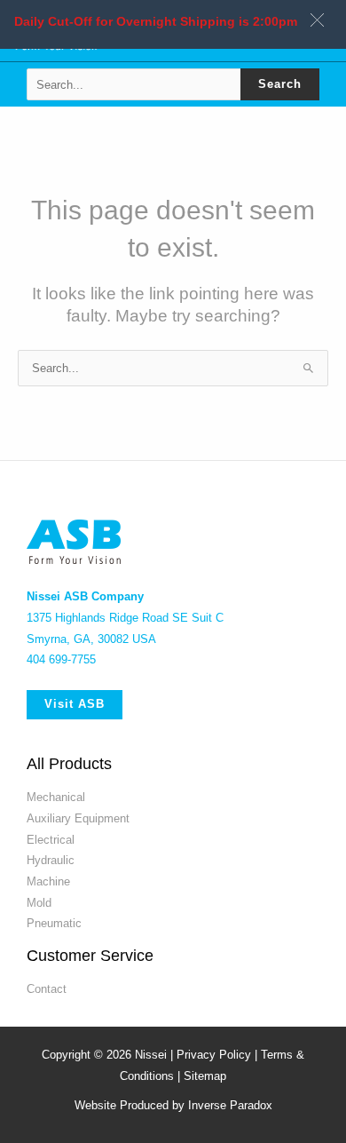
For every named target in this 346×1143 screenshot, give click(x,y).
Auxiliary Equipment (78, 860)
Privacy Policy (214, 1096)
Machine (48, 923)
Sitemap (205, 1117)
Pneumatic (54, 965)
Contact (47, 1030)
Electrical (51, 880)
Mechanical (56, 838)
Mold (39, 944)
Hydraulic (51, 902)
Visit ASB (74, 745)
